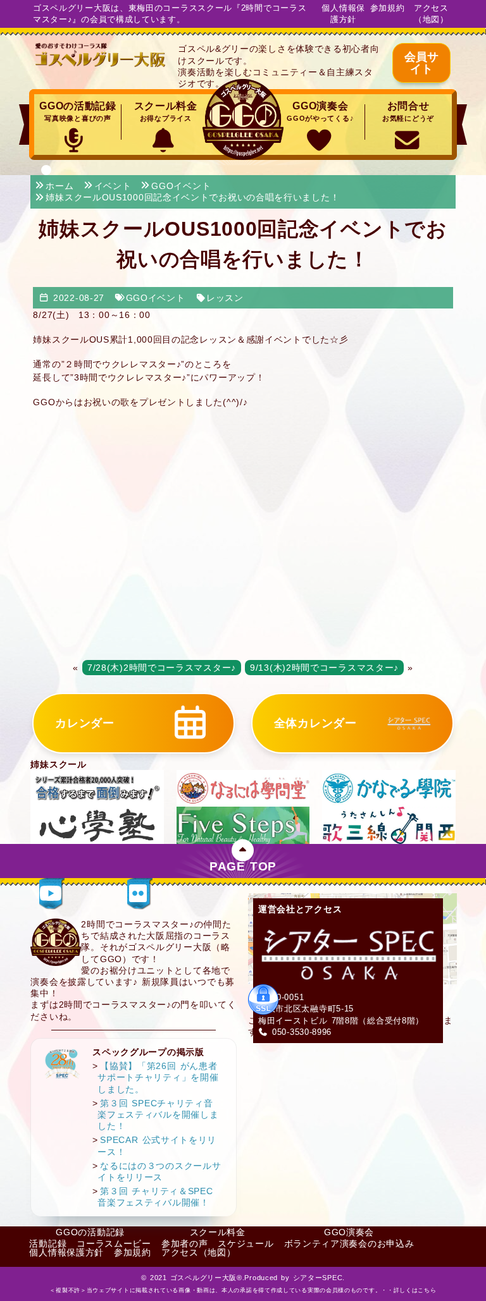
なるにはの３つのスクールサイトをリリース (159, 1171)
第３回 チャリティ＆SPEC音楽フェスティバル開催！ (155, 1196)
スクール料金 (165, 111)
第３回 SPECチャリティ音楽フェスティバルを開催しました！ (157, 1114)
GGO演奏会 (320, 111)
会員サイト (421, 63)
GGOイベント (155, 298)
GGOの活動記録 (77, 111)
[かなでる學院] (388, 788)
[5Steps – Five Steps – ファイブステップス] (243, 824)
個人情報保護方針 (343, 13)
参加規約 (387, 8)
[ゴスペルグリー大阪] (100, 54)
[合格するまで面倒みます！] (96, 788)
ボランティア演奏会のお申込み (349, 1243)
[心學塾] (96, 824)
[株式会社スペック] (62, 1063)
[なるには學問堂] (243, 788)
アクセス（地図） (431, 13)
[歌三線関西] (388, 824)
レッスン (225, 298)
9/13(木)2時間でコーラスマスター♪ (324, 668)
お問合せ (408, 111)
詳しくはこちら (415, 1290)
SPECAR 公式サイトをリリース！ (156, 1145)
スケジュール (245, 1243)
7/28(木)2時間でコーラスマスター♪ (161, 668)
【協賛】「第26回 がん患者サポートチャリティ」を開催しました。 (157, 1077)
